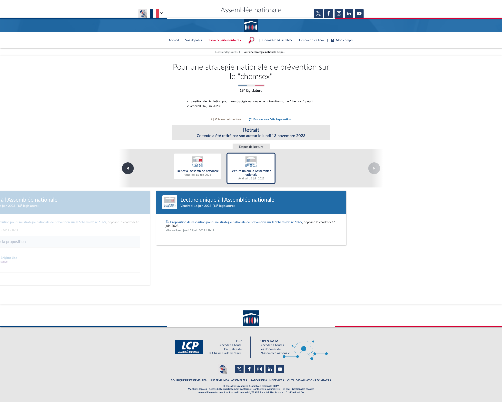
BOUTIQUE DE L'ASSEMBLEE (188, 380)
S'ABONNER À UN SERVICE (266, 380)
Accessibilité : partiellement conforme (230, 389)
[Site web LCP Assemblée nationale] (211, 347)
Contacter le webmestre (266, 389)
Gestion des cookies (303, 389)
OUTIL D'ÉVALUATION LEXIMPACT (308, 380)
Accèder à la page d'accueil (251, 24)
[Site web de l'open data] (290, 347)
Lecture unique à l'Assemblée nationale (251, 168)
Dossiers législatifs (226, 52)
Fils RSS (286, 389)
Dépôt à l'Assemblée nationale (197, 166)
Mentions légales (197, 389)
